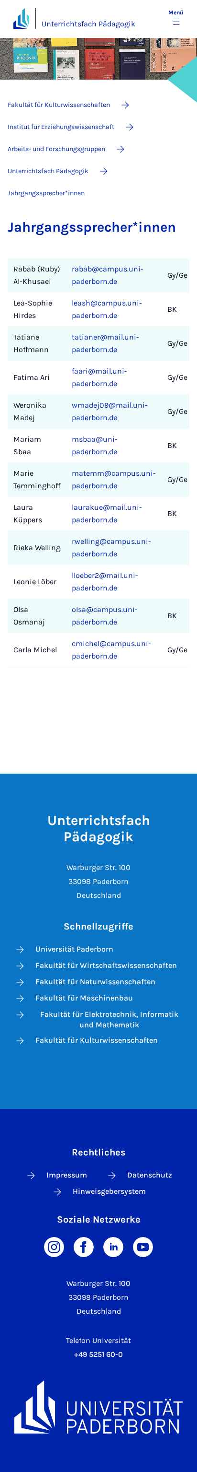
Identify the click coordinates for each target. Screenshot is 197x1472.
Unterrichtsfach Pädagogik (88, 23)
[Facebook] (84, 1246)
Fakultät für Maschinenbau (84, 997)
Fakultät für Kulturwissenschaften (96, 1040)
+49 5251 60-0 (98, 1354)
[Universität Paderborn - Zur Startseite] (21, 18)
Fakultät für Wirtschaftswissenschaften (106, 965)
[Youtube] (143, 1246)
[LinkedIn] (113, 1246)
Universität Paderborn (74, 949)
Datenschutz (149, 1174)
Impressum (66, 1174)
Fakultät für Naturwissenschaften (95, 981)
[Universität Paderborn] (98, 1406)
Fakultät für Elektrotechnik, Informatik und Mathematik (109, 1019)
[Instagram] (54, 1246)
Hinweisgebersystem (109, 1191)
